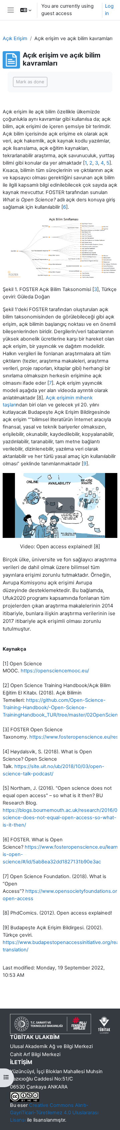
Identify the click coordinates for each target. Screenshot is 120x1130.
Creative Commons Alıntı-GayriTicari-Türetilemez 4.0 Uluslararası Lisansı (54, 1112)
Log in (109, 9)
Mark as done (30, 81)
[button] (26, 10)
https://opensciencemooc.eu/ (55, 671)
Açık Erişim (15, 38)
